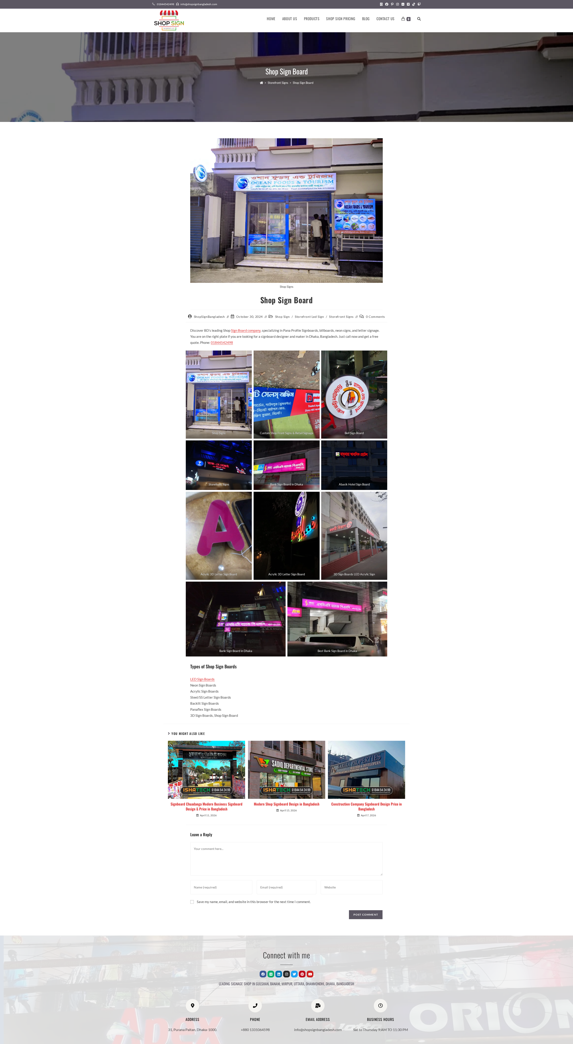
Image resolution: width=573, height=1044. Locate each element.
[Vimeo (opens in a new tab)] (408, 4)
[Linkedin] (278, 974)
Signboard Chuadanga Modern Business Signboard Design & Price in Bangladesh (206, 806)
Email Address (318, 1019)
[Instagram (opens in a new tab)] (397, 4)
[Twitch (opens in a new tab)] (418, 4)
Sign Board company (246, 330)
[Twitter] (294, 974)
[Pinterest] (302, 974)
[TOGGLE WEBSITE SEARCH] (419, 18)
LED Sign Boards (202, 679)
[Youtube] (310, 974)
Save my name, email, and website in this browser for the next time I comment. (254, 902)
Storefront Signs (341, 316)
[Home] (261, 82)
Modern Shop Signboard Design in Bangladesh (286, 803)
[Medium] (270, 974)
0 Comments (375, 316)
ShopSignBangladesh (209, 316)
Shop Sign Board (303, 82)
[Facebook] (263, 974)
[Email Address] (318, 1005)
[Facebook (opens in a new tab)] (387, 4)
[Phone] (255, 1005)
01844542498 (222, 342)
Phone (255, 1019)
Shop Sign (282, 316)
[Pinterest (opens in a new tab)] (392, 4)
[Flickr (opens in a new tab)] (403, 4)
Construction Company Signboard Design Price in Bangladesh (366, 806)
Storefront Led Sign (309, 316)
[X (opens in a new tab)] (381, 4)
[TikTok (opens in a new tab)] (413, 4)
